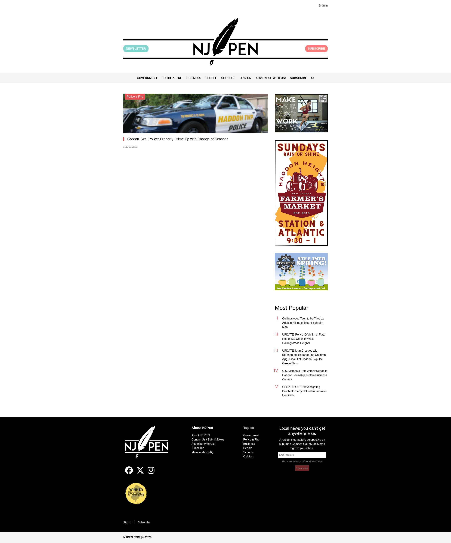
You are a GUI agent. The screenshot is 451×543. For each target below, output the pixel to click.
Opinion (245, 78)
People (211, 78)
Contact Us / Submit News (207, 439)
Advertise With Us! (271, 78)
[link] (301, 113)
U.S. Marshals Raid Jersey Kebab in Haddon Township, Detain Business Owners (305, 375)
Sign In (323, 5)
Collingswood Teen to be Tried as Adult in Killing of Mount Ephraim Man (303, 322)
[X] (140, 473)
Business (193, 78)
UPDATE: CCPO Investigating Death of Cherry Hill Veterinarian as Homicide (304, 391)
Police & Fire (172, 78)
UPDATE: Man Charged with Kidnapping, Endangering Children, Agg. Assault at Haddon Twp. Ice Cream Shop (304, 357)
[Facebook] (129, 473)
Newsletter (136, 48)
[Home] (149, 446)
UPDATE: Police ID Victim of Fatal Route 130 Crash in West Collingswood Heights (303, 339)
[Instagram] (151, 473)
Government (147, 78)
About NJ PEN (200, 435)
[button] (225, 42)
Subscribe (316, 48)
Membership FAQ (202, 452)
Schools (228, 78)
